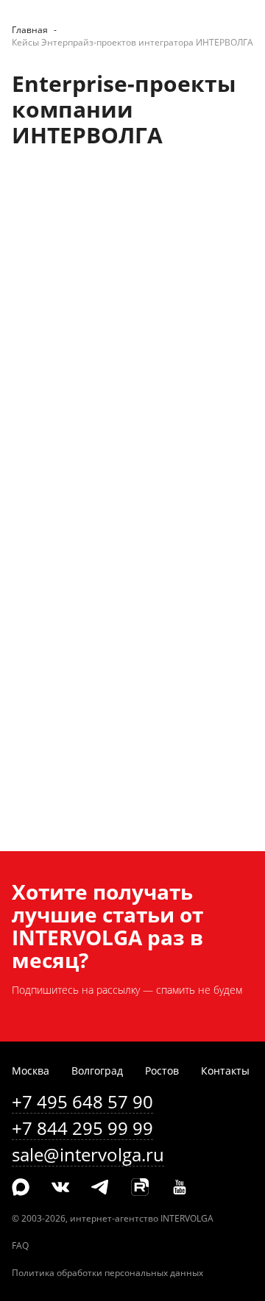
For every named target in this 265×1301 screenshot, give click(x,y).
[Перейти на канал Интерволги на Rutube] (140, 1187)
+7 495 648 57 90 (82, 1101)
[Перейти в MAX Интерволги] (20, 1187)
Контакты (225, 1071)
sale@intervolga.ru (88, 1154)
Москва (30, 1071)
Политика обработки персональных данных (107, 1272)
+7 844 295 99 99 (82, 1128)
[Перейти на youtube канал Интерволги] (179, 1187)
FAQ (20, 1245)
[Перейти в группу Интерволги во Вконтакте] (60, 1187)
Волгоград (97, 1071)
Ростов (162, 1071)
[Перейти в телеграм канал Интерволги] (100, 1187)
